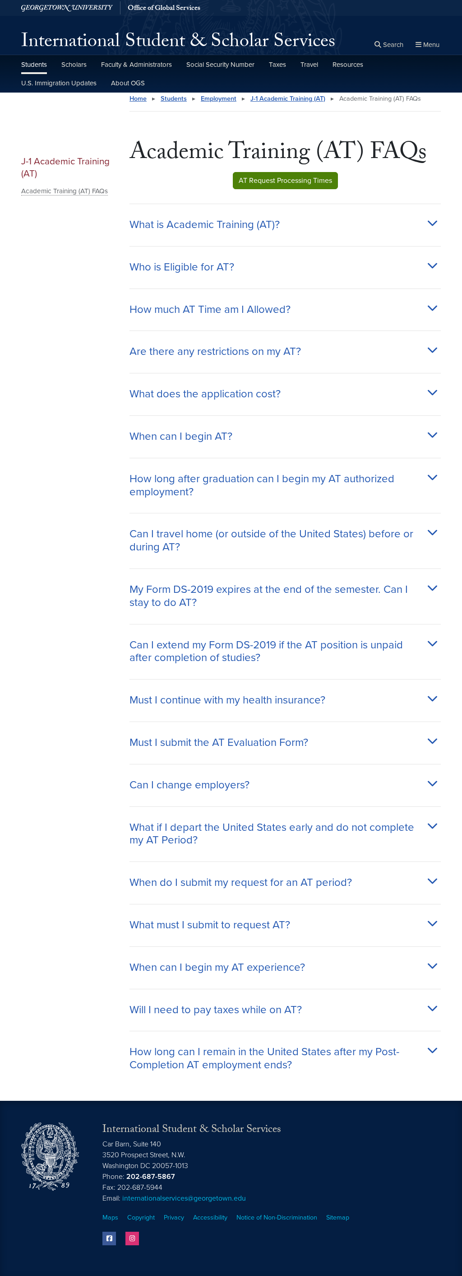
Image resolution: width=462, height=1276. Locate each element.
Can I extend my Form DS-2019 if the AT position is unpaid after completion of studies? (266, 652)
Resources (348, 65)
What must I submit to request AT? (209, 925)
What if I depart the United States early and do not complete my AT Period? (271, 834)
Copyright (141, 1217)
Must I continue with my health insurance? (227, 700)
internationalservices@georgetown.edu (184, 1198)
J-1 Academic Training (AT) (65, 167)
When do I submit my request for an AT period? (240, 882)
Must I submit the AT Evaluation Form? (218, 742)
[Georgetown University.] (67, 7)
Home (138, 98)
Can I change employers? (189, 785)
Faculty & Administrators (136, 65)
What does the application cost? (205, 394)
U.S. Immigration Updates (59, 83)
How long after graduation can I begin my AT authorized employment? (261, 485)
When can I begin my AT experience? (217, 967)
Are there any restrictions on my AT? (215, 351)
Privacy (174, 1217)
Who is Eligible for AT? (181, 267)
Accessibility (210, 1217)
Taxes (277, 65)
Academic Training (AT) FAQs (64, 191)
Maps (110, 1217)
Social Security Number (220, 65)
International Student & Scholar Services (178, 43)
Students (34, 65)
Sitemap (337, 1217)
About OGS (128, 83)
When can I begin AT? (180, 436)
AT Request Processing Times (285, 180)
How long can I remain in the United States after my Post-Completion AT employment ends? (264, 1058)
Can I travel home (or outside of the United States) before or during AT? (271, 541)
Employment (218, 98)
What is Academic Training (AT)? (204, 225)
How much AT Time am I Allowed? (210, 309)
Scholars (74, 65)
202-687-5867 (150, 1176)
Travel (309, 65)
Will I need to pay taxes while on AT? (215, 1010)
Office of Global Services (164, 9)
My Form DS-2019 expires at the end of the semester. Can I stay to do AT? (268, 596)
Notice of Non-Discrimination (276, 1217)
